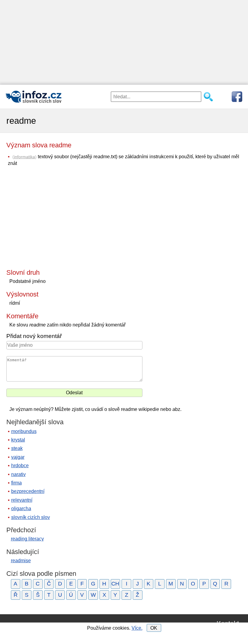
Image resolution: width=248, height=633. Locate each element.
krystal (18, 439)
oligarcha (21, 508)
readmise (21, 560)
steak (17, 448)
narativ (18, 474)
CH (115, 584)
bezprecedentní (27, 491)
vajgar (17, 457)
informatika (24, 156)
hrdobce (20, 465)
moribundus (24, 431)
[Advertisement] (124, 42)
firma (16, 482)
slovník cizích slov (30, 517)
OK (153, 628)
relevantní (21, 500)
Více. (137, 628)
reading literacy (27, 538)
